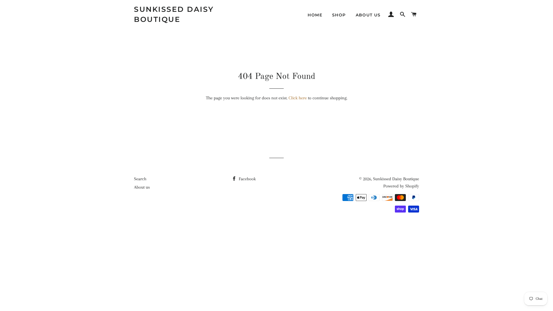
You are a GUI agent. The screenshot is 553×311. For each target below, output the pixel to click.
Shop (339, 15)
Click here (298, 97)
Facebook (247, 178)
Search (140, 178)
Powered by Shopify (401, 186)
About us (368, 15)
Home (315, 15)
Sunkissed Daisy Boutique (174, 14)
